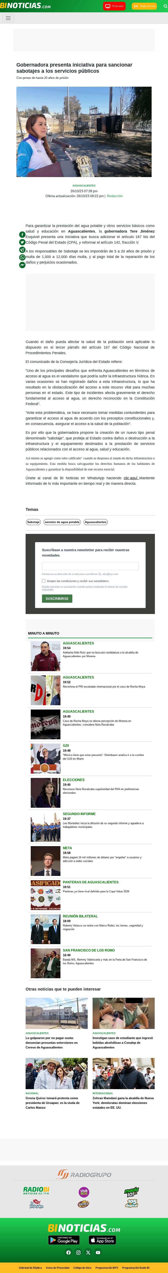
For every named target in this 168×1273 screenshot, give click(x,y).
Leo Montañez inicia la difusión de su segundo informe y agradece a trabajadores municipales (103, 825)
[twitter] (22, 242)
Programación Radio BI (135, 1267)
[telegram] (22, 250)
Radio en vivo (148, 6)
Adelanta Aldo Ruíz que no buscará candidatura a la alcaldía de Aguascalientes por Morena (100, 654)
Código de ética (82, 1267)
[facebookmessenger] (22, 265)
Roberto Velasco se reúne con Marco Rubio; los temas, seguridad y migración (103, 927)
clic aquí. (131, 478)
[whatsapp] (22, 257)
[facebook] (22, 234)
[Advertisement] (84, 41)
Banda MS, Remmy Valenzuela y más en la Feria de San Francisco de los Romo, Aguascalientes (105, 961)
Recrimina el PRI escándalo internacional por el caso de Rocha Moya (104, 686)
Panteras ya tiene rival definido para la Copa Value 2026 (96, 891)
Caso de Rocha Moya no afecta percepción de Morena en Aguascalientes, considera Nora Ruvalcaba (97, 722)
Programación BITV (106, 1267)
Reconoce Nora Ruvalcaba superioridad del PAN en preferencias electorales (101, 791)
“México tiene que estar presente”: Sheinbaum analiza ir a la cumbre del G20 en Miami (103, 756)
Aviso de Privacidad (57, 1267)
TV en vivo (117, 6)
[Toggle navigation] (8, 18)
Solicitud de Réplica (30, 1267)
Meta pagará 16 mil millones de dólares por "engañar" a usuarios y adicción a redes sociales (102, 859)
